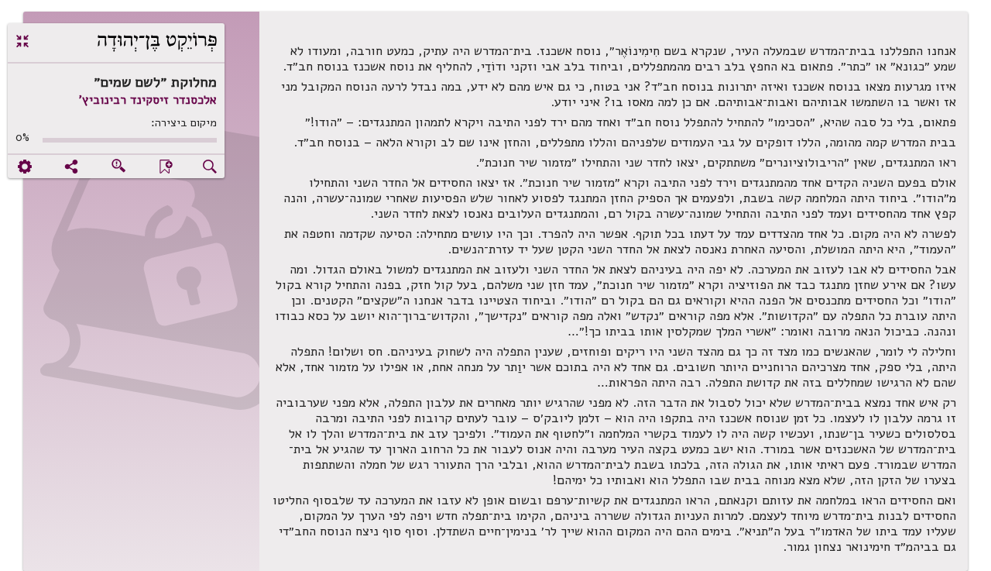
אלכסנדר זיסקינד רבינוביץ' (148, 99)
